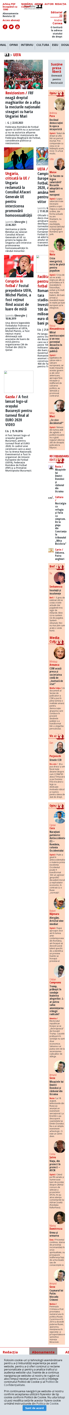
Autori (49, 4)
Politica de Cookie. (47, 1403)
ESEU (55, 45)
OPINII (13, 45)
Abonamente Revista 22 (10, 15)
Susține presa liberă (57, 73)
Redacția (60, 4)
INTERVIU (27, 45)
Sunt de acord (34, 1408)
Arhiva (38, 4)
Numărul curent (27, 5)
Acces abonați (11, 20)
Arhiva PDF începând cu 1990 (10, 7)
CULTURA (42, 45)
